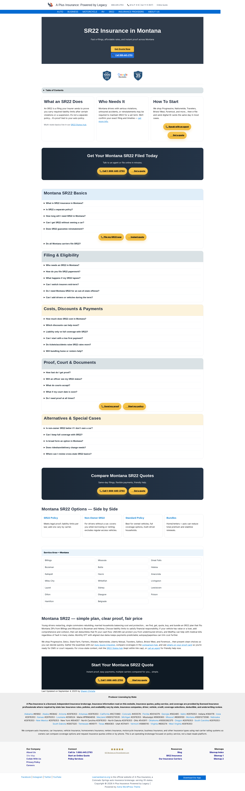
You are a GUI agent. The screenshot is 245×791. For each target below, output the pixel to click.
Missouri (170, 717)
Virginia (154, 723)
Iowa (218, 714)
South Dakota (59, 723)
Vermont (135, 723)
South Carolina (202, 720)
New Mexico (42, 720)
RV (103, 11)
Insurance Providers (131, 11)
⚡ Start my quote (138, 680)
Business (73, 11)
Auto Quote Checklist (104, 645)
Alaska (45, 714)
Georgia (165, 714)
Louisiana (60, 717)
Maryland (101, 717)
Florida (146, 714)
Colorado (126, 714)
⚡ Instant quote (136, 237)
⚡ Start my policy (134, 406)
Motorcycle (90, 11)
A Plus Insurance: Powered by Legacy (81, 5)
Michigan (126, 717)
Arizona (62, 714)
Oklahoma (154, 720)
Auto (60, 11)
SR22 (111, 11)
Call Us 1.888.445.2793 (80, 752)
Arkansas (83, 714)
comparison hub (150, 645)
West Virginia (175, 723)
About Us (154, 11)
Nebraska (215, 717)
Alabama (28, 714)
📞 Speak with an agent (177, 126)
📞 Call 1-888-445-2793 (112, 171)
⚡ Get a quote (177, 135)
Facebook (26, 777)
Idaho (183, 714)
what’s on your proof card (179, 645)
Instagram (37, 777)
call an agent (154, 648)
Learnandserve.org (101, 777)
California (104, 714)
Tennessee (83, 723)
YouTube (57, 777)
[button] (192, 777)
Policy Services (75, 758)
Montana (190, 717)
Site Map (30, 755)
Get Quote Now (122, 49)
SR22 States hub (78, 124)
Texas (101, 723)
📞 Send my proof (110, 406)
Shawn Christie (88, 691)
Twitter (47, 777)
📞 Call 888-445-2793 (122, 55)
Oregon (178, 720)
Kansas (40, 717)
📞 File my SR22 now (111, 237)
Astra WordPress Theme (128, 787)
